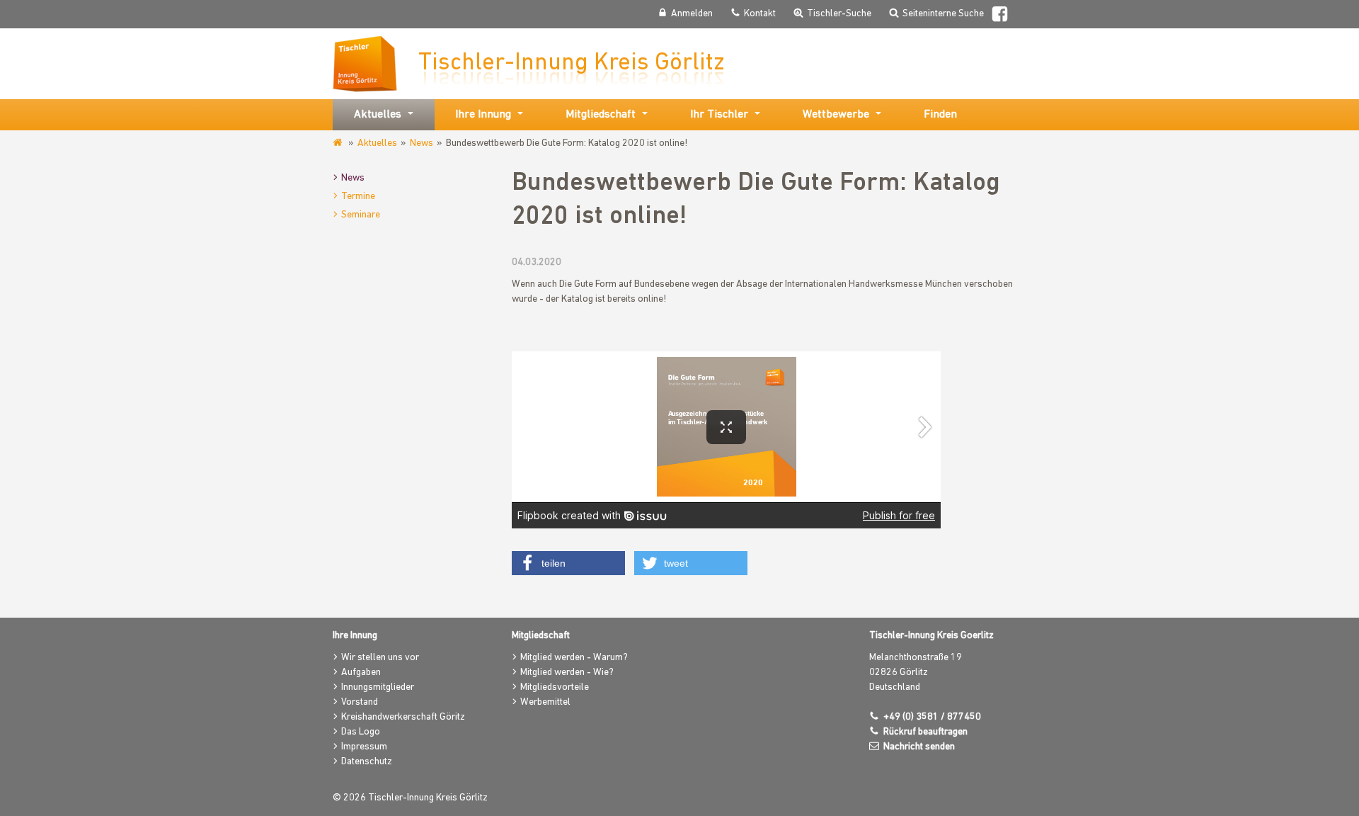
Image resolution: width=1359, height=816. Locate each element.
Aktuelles (377, 143)
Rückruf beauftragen (925, 732)
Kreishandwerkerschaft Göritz (403, 717)
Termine (358, 196)
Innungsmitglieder (377, 687)
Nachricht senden (919, 747)
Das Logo (360, 732)
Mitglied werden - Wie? (567, 672)
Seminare (360, 215)
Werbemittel (545, 702)
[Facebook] (1000, 16)
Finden (940, 114)
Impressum (364, 747)
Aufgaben (361, 672)
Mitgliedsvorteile (554, 687)
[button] (568, 563)
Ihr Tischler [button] (719, 114)
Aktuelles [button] (377, 114)
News (421, 143)
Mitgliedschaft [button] (601, 114)
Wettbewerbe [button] (836, 114)
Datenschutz (366, 761)
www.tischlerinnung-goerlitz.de (339, 143)
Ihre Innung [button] (483, 114)
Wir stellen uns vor (380, 657)
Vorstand (359, 702)
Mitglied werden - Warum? (574, 657)
